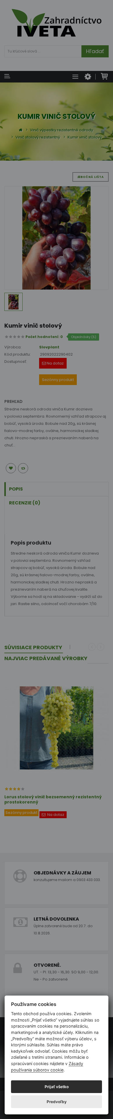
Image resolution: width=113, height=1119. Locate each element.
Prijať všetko (57, 1086)
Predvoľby (57, 1101)
